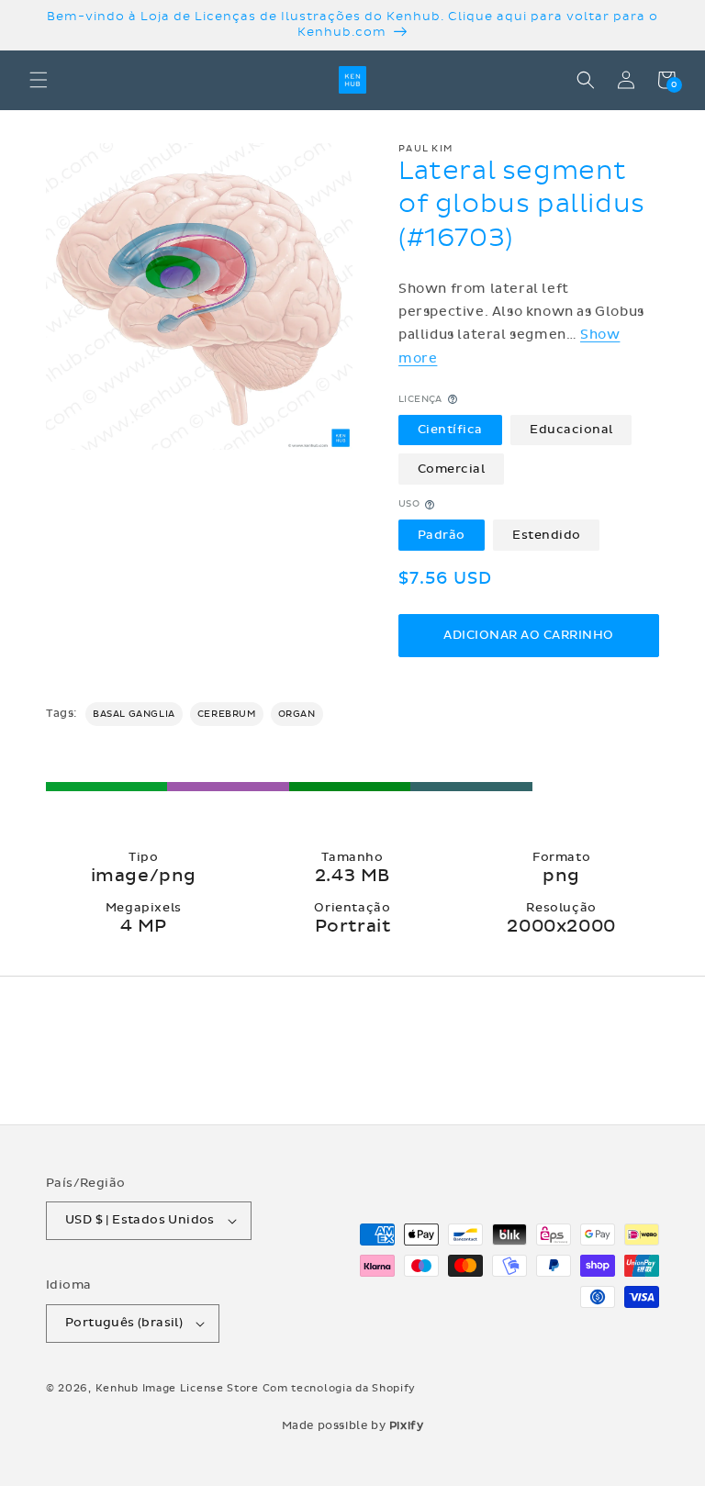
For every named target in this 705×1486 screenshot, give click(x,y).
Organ (297, 714)
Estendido (546, 535)
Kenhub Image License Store (177, 1388)
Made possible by (353, 1425)
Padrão (441, 535)
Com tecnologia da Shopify (340, 1388)
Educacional (571, 429)
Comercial (452, 469)
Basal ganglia (134, 714)
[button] (38, 80)
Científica (450, 429)
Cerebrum (226, 714)
